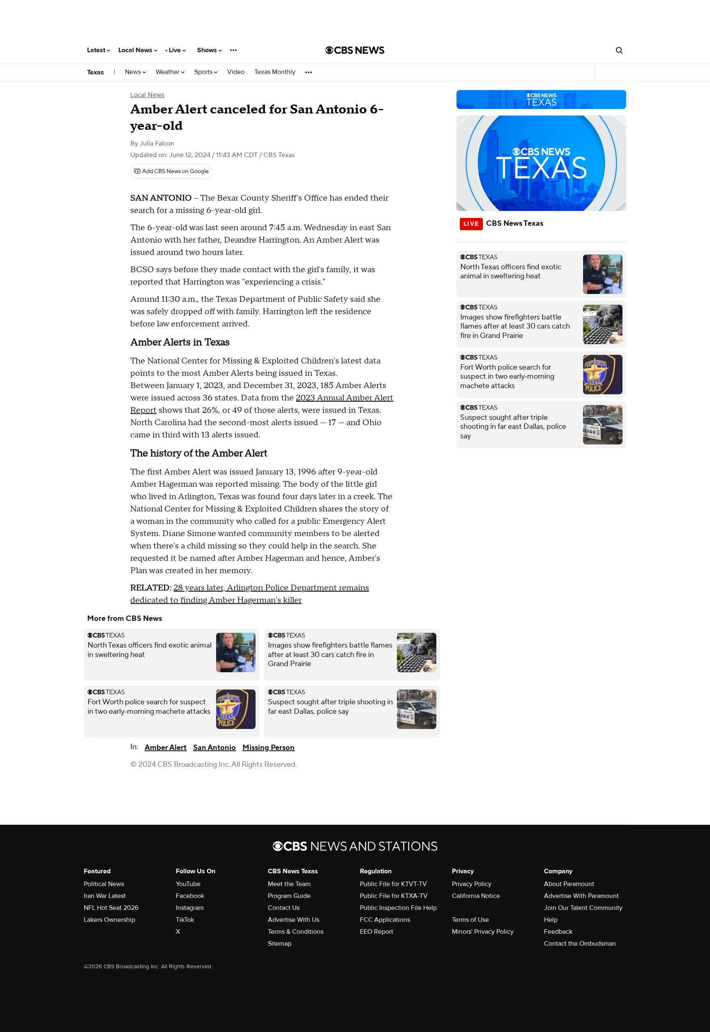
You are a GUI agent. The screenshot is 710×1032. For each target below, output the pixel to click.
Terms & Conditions (295, 931)
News (134, 72)
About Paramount (569, 884)
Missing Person (268, 747)
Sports (204, 72)
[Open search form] (619, 50)
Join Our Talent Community (583, 908)
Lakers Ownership (109, 919)
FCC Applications (385, 919)
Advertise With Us (293, 919)
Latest (97, 50)
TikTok (185, 919)
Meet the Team (289, 884)
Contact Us (284, 908)
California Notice (476, 896)
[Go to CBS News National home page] (355, 50)
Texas (95, 72)
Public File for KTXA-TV (394, 896)
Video (235, 72)
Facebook (190, 896)
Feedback (558, 931)
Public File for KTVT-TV (393, 884)
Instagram (190, 908)
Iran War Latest (105, 896)
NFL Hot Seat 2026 (111, 908)
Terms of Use (470, 919)
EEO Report (376, 931)
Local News (136, 50)
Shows (208, 50)
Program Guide (289, 896)
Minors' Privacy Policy (483, 931)
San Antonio (214, 747)
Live (175, 50)
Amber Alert (166, 747)
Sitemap (279, 943)
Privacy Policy (471, 884)
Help (551, 919)
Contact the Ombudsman (580, 943)
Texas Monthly (274, 72)
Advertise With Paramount (581, 896)
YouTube (188, 884)
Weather (168, 72)
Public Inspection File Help (398, 908)
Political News (104, 884)
